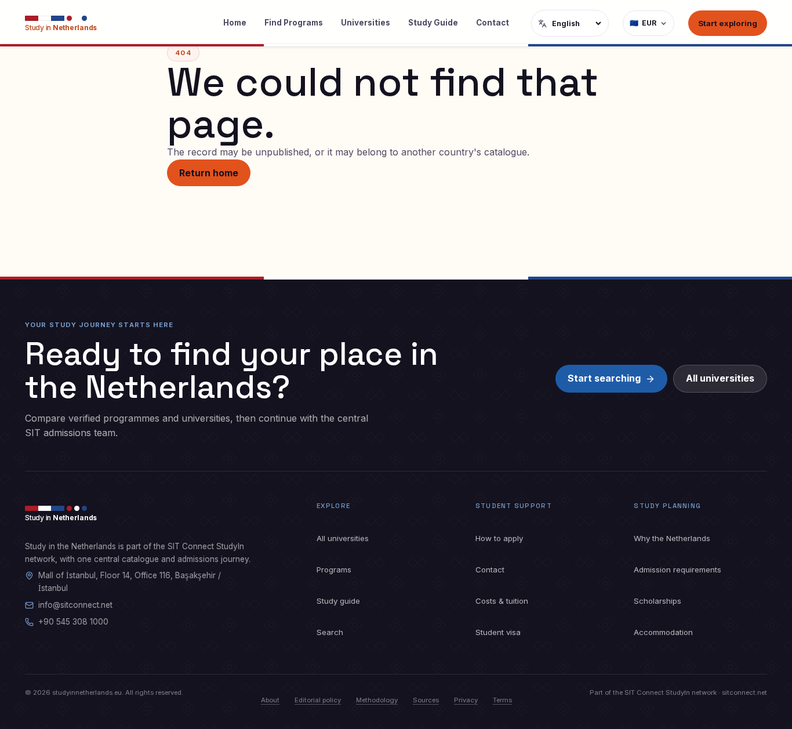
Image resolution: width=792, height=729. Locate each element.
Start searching (604, 378)
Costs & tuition (501, 600)
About (270, 700)
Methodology (377, 700)
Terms (502, 700)
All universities (720, 378)
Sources (426, 700)
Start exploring (727, 23)
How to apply (499, 538)
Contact (492, 22)
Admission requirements (677, 569)
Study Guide (433, 22)
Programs (334, 569)
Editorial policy (318, 700)
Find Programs (293, 22)
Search (330, 632)
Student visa (498, 632)
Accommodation (663, 632)
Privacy (466, 700)
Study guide (338, 600)
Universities (365, 22)
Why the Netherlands (672, 538)
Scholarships (657, 600)
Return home (208, 173)
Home (234, 22)
